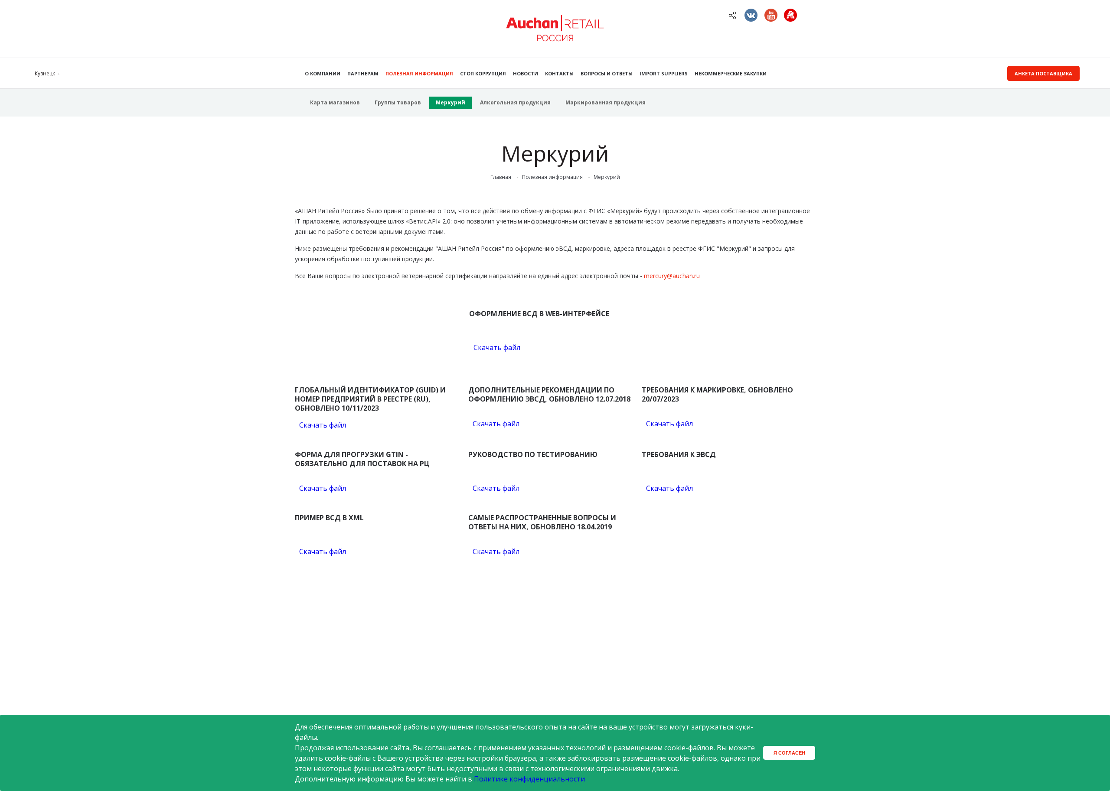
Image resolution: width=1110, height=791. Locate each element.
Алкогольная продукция (515, 102)
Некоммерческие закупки (731, 73)
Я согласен (789, 752)
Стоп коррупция (483, 73)
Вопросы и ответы (607, 73)
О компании (322, 73)
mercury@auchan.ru (672, 276)
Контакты (559, 73)
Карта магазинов (335, 102)
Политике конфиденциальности (529, 779)
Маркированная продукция (605, 102)
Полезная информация (419, 73)
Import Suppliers (664, 73)
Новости (525, 73)
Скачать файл (496, 347)
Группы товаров (398, 102)
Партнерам (363, 73)
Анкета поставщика (1043, 73)
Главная (500, 177)
